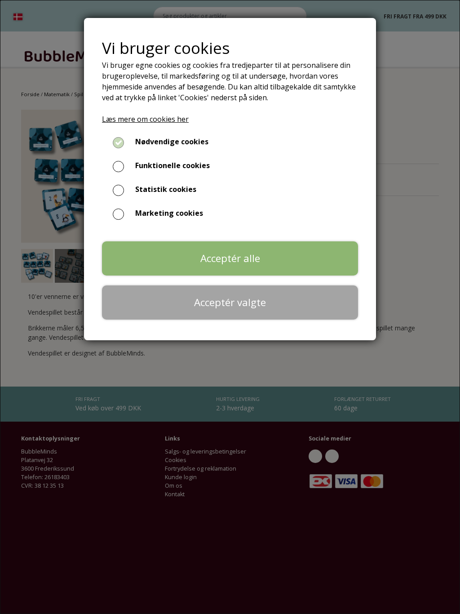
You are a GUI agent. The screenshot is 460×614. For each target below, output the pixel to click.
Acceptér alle (230, 258)
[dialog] (230, 307)
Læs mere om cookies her (145, 119)
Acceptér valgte (230, 302)
